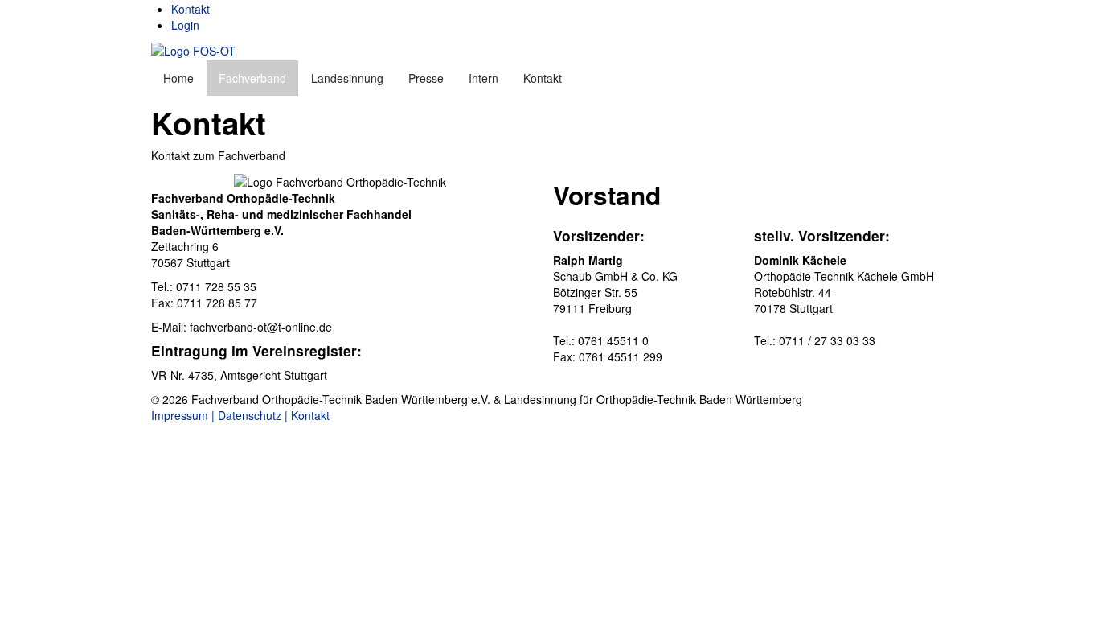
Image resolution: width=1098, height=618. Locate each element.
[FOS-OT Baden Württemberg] (193, 49)
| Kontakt (307, 415)
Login (185, 25)
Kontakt (190, 9)
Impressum (179, 415)
